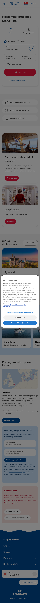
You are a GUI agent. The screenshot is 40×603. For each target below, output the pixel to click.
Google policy (6, 306)
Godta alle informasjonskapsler (20, 323)
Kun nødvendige (20, 317)
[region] (20, 301)
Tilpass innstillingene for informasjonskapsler (20, 312)
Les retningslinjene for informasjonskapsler (15, 305)
